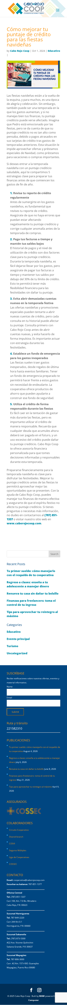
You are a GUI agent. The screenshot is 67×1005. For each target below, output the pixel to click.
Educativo (54, 50)
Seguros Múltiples (18, 850)
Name (10, 686)
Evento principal (18, 639)
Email (9, 697)
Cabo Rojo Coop (19, 50)
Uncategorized (17, 653)
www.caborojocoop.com (24, 523)
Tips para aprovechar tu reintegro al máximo (30, 786)
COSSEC (13, 864)
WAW (42, 996)
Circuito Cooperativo (19, 829)
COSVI (12, 843)
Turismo (12, 646)
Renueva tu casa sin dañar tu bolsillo (32, 593)
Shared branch (16, 836)
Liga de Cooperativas (19, 857)
